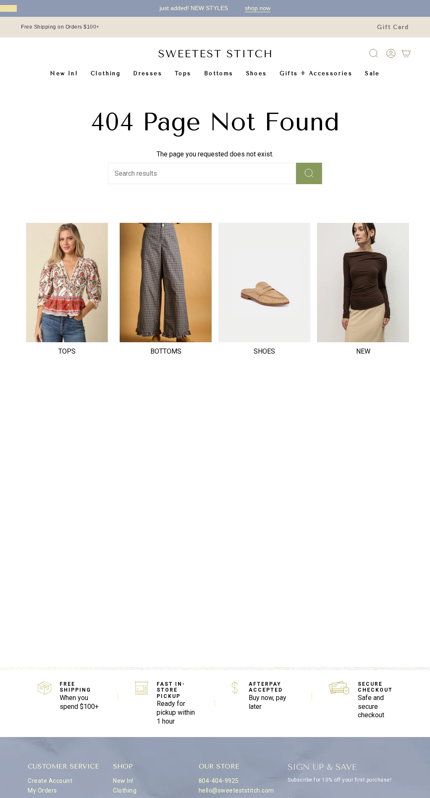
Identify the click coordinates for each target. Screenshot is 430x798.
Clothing (124, 790)
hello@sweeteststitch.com (236, 790)
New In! (123, 780)
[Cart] (406, 53)
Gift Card (393, 27)
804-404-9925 (219, 780)
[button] (105, 73)
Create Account (50, 780)
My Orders (42, 790)
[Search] (309, 173)
